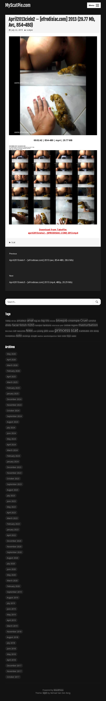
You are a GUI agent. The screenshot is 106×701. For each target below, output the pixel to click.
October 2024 (13, 410)
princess (62, 330)
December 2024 (14, 399)
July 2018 (11, 643)
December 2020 (14, 541)
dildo (8, 325)
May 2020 (11, 575)
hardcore (47, 325)
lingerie (74, 325)
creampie (74, 320)
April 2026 (11, 359)
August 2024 (12, 422)
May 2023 (11, 507)
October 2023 (13, 478)
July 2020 (11, 563)
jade (61, 325)
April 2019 (11, 620)
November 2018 (14, 631)
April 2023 (11, 512)
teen (59, 336)
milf (14, 331)
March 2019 (12, 626)
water (73, 336)
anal (30, 320)
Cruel (84, 320)
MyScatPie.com (18, 5)
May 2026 (11, 354)
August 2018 (12, 637)
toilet (64, 336)
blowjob (61, 320)
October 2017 (13, 677)
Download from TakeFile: (53, 229)
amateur (21, 320)
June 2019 (11, 609)
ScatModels (84, 331)
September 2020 (14, 552)
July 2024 (11, 427)
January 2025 (12, 393)
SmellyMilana (10, 336)
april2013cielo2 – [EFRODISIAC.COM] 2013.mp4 (53, 232)
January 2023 (12, 529)
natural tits (21, 331)
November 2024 (14, 405)
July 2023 (11, 495)
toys (69, 335)
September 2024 (14, 416)
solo (19, 336)
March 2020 (12, 580)
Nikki (29, 331)
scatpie (29, 30)
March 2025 (12, 382)
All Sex (13, 321)
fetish (23, 325)
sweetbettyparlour (50, 336)
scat (74, 330)
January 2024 (12, 461)
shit (91, 331)
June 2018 (11, 648)
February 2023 (13, 524)
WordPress (58, 690)
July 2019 (11, 603)
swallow (40, 336)
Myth (45, 693)
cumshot (92, 320)
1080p (8, 321)
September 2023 (14, 484)
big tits (45, 320)
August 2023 (12, 490)
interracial (55, 325)
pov (46, 330)
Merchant (8, 331)
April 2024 (11, 444)
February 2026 (13, 371)
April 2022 (11, 535)
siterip (96, 331)
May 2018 (11, 654)
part (35, 331)
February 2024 (13, 456)
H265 (31, 325)
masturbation (88, 325)
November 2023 (14, 473)
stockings (26, 336)
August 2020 (12, 558)
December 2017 (14, 665)
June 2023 (11, 501)
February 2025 (13, 388)
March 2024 (12, 450)
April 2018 (11, 660)
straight (34, 336)
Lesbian (67, 325)
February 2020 (13, 586)
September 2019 (14, 592)
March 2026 (12, 365)
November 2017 (14, 671)
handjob (38, 325)
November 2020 (14, 546)
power (51, 331)
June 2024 (11, 433)
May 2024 (11, 439)
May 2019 (11, 614)
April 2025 (11, 376)
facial (15, 325)
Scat (13, 242)
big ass (37, 320)
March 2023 (12, 518)
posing (40, 330)
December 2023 (14, 467)
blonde (52, 321)
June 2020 (11, 569)
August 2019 (12, 597)
